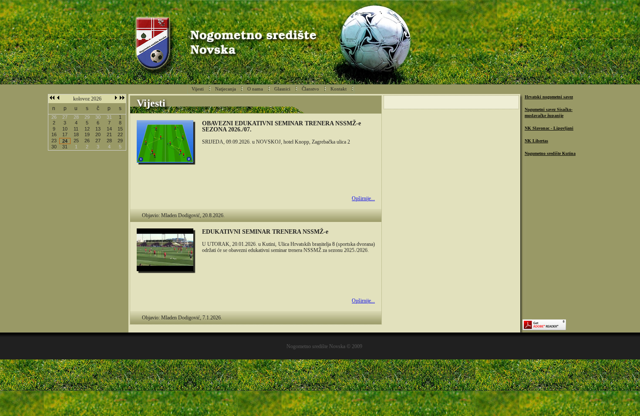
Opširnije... (363, 198)
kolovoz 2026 (87, 99)
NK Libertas (536, 140)
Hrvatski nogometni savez (549, 96)
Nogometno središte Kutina (550, 153)
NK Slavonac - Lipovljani (549, 128)
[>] (116, 98)
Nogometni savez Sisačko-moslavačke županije (549, 112)
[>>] (122, 98)
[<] (58, 98)
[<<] (52, 98)
